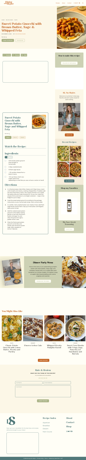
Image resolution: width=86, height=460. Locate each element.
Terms (46, 458)
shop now (69, 229)
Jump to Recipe (7, 40)
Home (3, 19)
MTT (62, 458)
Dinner (75, 343)
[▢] (6, 161)
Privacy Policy (40, 458)
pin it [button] (15, 137)
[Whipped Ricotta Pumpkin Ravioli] (54, 328)
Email (8, 137)
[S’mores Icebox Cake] (33, 328)
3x (11, 157)
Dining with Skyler (31, 458)
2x (8, 157)
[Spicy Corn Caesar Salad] (63, 153)
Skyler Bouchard (20, 33)
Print (22, 137)
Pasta (16, 19)
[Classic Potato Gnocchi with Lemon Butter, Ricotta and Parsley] (12, 328)
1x (6, 157)
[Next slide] (83, 47)
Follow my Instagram (69, 63)
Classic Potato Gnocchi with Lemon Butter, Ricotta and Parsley (11, 349)
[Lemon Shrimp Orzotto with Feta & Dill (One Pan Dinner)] (75, 169)
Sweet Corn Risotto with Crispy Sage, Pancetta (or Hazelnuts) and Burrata (75, 350)
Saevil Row (57, 458)
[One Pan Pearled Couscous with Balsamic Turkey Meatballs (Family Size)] (75, 153)
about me (69, 134)
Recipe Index (9, 19)
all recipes (69, 180)
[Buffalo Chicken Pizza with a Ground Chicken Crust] (63, 169)
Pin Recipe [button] (20, 40)
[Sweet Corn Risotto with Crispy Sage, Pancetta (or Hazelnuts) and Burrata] (75, 328)
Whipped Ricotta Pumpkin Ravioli (54, 347)
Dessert (33, 343)
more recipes (44, 360)
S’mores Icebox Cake (33, 346)
